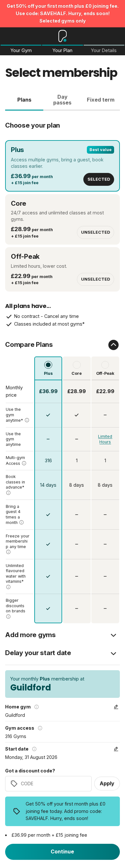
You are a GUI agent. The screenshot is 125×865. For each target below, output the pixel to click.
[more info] (26, 420)
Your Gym (21, 50)
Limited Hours (105, 439)
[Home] (62, 36)
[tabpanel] (62, 367)
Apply (107, 783)
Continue (62, 851)
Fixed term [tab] (100, 99)
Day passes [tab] (62, 100)
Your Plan (62, 50)
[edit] (116, 706)
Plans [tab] (24, 99)
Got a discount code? (30, 770)
